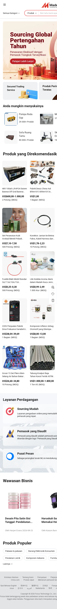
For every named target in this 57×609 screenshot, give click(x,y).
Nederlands (40, 588)
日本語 (45, 585)
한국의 (20, 588)
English (14, 585)
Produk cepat (29, 580)
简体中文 (24, 585)
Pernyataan (42, 577)
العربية (29, 588)
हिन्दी (50, 588)
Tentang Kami (27, 577)
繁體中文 (35, 585)
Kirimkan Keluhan (11, 577)
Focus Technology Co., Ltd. (45, 594)
